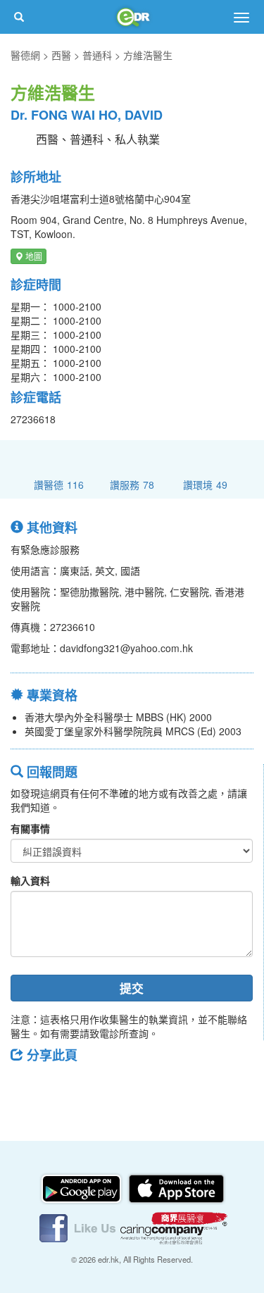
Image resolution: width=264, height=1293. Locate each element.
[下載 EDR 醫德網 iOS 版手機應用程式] (176, 1187)
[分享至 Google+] (101, 1087)
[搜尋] (19, 17)
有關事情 (30, 828)
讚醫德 (59, 484)
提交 (132, 988)
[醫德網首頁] (132, 17)
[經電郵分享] (137, 1087)
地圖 (32, 256)
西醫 (61, 55)
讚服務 (132, 484)
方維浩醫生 (147, 55)
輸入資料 (30, 880)
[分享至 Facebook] (27, 1087)
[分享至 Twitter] (64, 1087)
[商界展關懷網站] (173, 1227)
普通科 (97, 55)
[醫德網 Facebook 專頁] (78, 1227)
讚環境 (205, 484)
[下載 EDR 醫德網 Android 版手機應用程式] (82, 1187)
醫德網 (25, 55)
